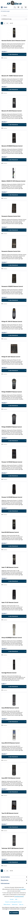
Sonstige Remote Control (9, 673)
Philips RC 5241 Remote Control (11, 357)
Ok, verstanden (14, 912)
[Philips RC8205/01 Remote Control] (14, 384)
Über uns (21, 904)
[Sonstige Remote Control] (14, 665)
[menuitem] (4, 7)
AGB (16, 899)
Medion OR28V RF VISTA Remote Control (13, 181)
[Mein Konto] (21, 7)
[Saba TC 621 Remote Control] (14, 594)
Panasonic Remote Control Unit (11, 216)
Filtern (5, 15)
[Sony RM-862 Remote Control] (14, 700)
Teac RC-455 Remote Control (10, 813)
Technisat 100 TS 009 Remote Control (12, 848)
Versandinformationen (19, 896)
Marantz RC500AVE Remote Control (12, 146)
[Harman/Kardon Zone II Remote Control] (14, 32)
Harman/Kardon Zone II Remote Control (13, 40)
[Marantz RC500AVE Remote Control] (14, 138)
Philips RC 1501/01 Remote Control (12, 321)
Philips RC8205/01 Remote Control (12, 392)
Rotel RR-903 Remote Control (10, 532)
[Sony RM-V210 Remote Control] (14, 735)
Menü (5, 7)
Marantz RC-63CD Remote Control (12, 111)
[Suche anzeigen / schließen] (14, 7)
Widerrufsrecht (7, 904)
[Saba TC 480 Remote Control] (14, 559)
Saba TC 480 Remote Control (10, 567)
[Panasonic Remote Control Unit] (14, 208)
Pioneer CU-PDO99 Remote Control (12, 497)
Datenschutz (15, 904)
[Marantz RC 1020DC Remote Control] (14, 68)
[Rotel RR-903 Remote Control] (14, 524)
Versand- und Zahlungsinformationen (13, 902)
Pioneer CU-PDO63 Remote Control (12, 462)
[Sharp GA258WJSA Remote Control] (14, 629)
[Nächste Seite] (4, 23)
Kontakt (12, 899)
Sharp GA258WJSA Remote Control (12, 637)
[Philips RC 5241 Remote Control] (14, 349)
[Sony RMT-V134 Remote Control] (14, 770)
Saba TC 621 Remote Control (10, 602)
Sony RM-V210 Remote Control (11, 743)
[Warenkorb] (25, 7)
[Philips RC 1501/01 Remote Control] (14, 313)
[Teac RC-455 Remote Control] (14, 805)
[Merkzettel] (18, 7)
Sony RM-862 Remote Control (10, 708)
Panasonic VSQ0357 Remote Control (12, 286)
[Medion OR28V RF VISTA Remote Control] (14, 173)
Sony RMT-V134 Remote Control (11, 778)
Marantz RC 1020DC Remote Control (12, 76)
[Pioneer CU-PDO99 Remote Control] (14, 489)
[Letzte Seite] (7, 23)
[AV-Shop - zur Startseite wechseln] (14, 3)
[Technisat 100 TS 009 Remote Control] (14, 840)
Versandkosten (22, 889)
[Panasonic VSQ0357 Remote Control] (14, 278)
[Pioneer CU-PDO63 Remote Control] (14, 454)
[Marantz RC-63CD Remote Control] (14, 103)
